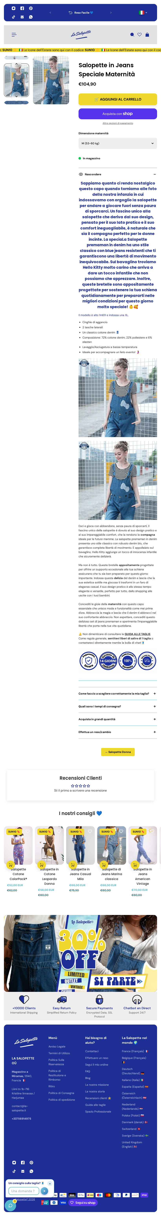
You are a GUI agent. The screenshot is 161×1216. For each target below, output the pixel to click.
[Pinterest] (31, 8)
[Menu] (14, 34)
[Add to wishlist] (28, 831)
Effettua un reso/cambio (95, 732)
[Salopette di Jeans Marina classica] (111, 845)
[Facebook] (22, 8)
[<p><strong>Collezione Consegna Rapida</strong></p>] (80, 12)
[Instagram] (13, 8)
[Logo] (80, 35)
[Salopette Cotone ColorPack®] (18, 845)
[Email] (22, 17)
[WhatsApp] (31, 17)
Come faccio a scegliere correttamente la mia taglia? (114, 693)
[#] (80, 953)
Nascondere (93, 174)
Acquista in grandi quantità (97, 719)
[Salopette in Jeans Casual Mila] (80, 845)
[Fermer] (62, 1115)
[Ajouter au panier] (10, 865)
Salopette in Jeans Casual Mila (80, 874)
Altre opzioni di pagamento (118, 123)
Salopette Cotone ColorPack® (18, 874)
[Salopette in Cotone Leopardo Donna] (49, 845)
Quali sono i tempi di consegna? (100, 706)
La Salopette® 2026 (23, 1199)
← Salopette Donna (118, 752)
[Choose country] (143, 12)
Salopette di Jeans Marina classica (111, 874)
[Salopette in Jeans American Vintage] (142, 845)
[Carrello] (147, 34)
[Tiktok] (13, 17)
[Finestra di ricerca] (132, 34)
